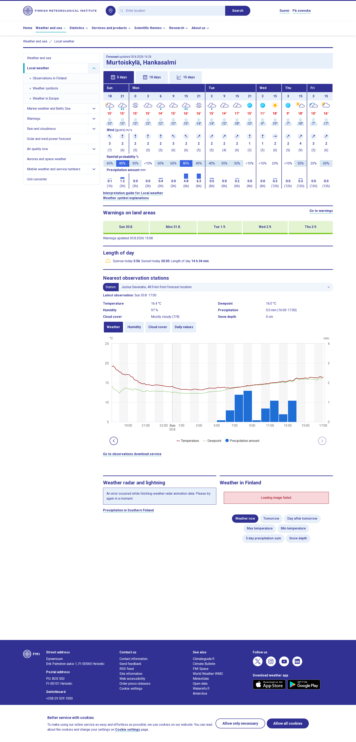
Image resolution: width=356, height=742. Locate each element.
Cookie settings (130, 688)
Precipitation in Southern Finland (128, 510)
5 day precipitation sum (263, 538)
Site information (130, 674)
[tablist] (218, 76)
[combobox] (174, 10)
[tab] (118, 77)
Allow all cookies (287, 723)
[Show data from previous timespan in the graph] (114, 441)
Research (176, 28)
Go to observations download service (132, 454)
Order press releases (134, 684)
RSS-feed (126, 669)
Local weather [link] (64, 41)
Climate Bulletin (204, 664)
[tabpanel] (218, 136)
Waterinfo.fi (201, 688)
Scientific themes (148, 28)
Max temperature (260, 528)
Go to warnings (321, 211)
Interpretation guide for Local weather (133, 193)
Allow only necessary (240, 723)
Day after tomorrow (302, 518)
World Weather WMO (208, 674)
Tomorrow (271, 518)
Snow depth (298, 538)
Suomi (284, 11)
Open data (200, 684)
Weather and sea (49, 28)
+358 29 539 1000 (59, 698)
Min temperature (293, 528)
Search (237, 11)
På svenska (302, 11)
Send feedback (130, 664)
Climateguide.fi (203, 659)
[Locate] (111, 11)
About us (198, 28)
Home (27, 28)
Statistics (76, 28)
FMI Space (200, 669)
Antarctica (200, 693)
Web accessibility (132, 679)
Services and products (109, 28)
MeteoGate (201, 679)
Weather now (245, 518)
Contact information (133, 659)
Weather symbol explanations (126, 198)
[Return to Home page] (61, 11)
